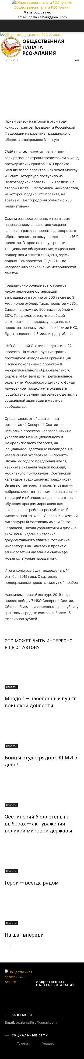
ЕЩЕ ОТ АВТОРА (22, 647)
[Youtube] (58, 12)
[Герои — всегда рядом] (42, 855)
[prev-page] (7, 946)
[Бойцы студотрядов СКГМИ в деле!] (42, 730)
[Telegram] (54, 12)
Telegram (23, 1043)
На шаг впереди (24, 935)
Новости (11, 686)
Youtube (48, 1043)
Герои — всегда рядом (32, 883)
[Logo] (30, 34)
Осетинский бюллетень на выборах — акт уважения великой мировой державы (38, 824)
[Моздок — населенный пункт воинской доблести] (42, 671)
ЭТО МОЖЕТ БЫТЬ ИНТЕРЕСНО (39, 640)
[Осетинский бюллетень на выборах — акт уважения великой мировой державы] (42, 789)
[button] (7, 26)
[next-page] (15, 946)
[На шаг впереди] (42, 907)
